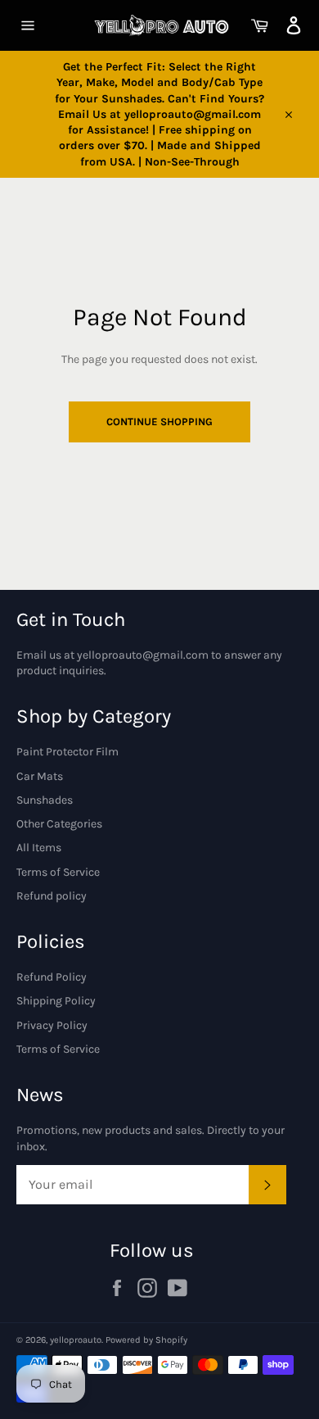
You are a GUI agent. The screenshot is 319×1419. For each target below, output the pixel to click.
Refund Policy (51, 977)
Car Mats (39, 776)
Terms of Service (58, 872)
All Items (38, 848)
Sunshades (44, 800)
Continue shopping (159, 421)
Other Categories (59, 824)
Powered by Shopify (146, 1340)
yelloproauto (75, 1340)
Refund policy (51, 896)
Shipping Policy (56, 1001)
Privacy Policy (52, 1025)
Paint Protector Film (67, 752)
